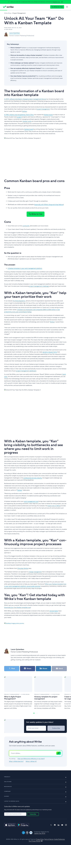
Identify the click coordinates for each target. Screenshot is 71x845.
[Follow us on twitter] (51, 825)
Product (7, 776)
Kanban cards (27, 121)
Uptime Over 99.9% (39, 833)
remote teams (53, 611)
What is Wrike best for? (16, 761)
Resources (8, 786)
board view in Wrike (54, 506)
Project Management (19, 13)
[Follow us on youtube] (62, 825)
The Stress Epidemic (18, 301)
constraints (26, 226)
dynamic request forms (50, 352)
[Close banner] (62, 2)
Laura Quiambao (14, 33)
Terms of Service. (49, 839)
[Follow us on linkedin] (58, 825)
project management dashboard (26, 371)
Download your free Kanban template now (17, 607)
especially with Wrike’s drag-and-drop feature (49, 204)
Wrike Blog (7, 13)
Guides (6, 796)
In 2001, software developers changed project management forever (25, 99)
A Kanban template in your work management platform (25, 268)
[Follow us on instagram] (66, 825)
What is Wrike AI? (31, 761)
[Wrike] (8, 6)
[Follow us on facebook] (55, 825)
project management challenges (39, 286)
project (19, 117)
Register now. (56, 2)
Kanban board (48, 115)
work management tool (31, 501)
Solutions (8, 781)
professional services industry (33, 478)
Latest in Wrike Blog (11, 801)
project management (43, 109)
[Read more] (18, 692)
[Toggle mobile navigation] (67, 7)
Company (7, 791)
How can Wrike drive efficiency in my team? (31, 759)
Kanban (24, 111)
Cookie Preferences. (59, 839)
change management (35, 572)
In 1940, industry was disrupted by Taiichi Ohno (19, 115)
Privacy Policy (40, 839)
